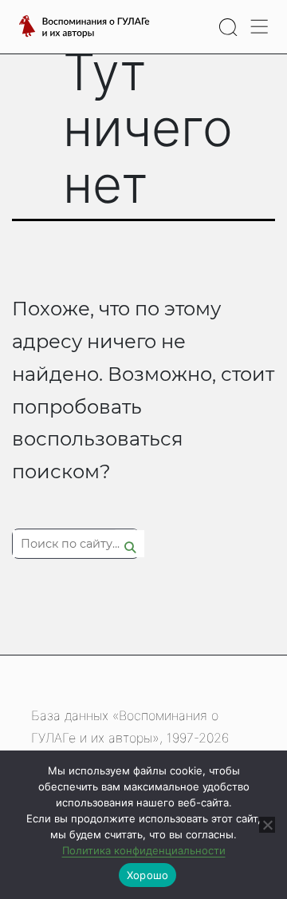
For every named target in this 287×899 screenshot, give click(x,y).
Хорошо (148, 875)
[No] (267, 825)
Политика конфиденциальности (144, 850)
